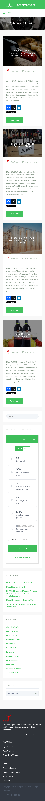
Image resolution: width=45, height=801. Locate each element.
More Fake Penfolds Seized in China (22, 145)
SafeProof (14, 71)
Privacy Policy (8, 776)
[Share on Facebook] (8, 107)
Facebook (11, 794)
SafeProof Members (13, 669)
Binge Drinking (11, 635)
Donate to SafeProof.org (12, 772)
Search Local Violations (11, 755)
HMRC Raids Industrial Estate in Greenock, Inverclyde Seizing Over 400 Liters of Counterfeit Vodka (21, 593)
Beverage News (12, 631)
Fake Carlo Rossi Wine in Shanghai (22, 335)
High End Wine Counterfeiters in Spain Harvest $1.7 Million (22, 53)
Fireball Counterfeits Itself (15, 587)
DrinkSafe (14, 352)
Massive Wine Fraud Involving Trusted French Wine (22, 240)
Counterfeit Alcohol (13, 639)
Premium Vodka (12, 660)
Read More (14, 120)
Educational (10, 644)
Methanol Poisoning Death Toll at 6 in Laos (22, 583)
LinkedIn (19, 794)
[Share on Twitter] (14, 107)
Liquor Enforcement (13, 656)
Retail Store (10, 664)
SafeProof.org (26, 4)
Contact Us (7, 780)
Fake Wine (10, 652)
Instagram (8, 794)
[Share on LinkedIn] (19, 107)
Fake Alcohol (11, 648)
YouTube (15, 794)
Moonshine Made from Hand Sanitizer (20, 600)
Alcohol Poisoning (12, 627)
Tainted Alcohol (12, 673)
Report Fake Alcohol (10, 768)
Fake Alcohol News (10, 751)
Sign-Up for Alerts (9, 747)
